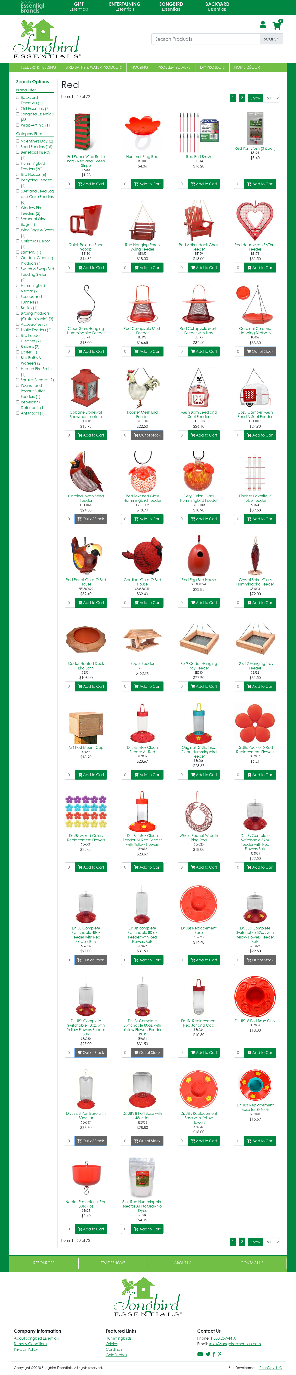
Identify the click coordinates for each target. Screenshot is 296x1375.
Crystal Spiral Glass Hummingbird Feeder (255, 581)
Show (255, 98)
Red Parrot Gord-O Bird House (86, 581)
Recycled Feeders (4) (36, 183)
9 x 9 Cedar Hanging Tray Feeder (198, 665)
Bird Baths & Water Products (94, 67)
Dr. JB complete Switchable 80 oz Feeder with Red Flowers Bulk (142, 935)
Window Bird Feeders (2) (32, 210)
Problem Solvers (174, 67)
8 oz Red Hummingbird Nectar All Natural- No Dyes (142, 1206)
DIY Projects (212, 67)
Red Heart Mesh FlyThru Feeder (255, 246)
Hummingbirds (118, 1338)
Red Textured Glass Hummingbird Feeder (142, 498)
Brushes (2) (30, 346)
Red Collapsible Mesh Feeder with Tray (199, 330)
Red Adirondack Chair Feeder (199, 246)
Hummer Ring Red (142, 156)
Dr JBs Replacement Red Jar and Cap (198, 1023)
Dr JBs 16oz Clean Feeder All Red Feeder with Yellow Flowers (142, 840)
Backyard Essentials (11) (33, 100)
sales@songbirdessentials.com (235, 1343)
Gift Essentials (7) (35, 108)
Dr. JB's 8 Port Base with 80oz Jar (86, 1115)
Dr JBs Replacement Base (198, 930)
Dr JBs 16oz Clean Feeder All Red (142, 749)
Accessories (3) (34, 324)
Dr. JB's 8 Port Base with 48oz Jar (142, 1115)
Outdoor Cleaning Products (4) (37, 260)
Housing (139, 67)
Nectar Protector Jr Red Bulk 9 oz (86, 1203)
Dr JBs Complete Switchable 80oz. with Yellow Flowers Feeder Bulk (142, 1028)
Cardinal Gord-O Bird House (142, 581)
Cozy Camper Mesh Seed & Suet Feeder (255, 414)
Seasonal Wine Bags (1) (33, 222)
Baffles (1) (29, 307)
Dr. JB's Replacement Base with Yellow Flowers (198, 1117)
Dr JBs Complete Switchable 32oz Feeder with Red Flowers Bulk (255, 842)
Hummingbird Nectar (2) (33, 288)
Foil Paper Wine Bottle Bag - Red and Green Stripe (86, 161)
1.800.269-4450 (223, 1338)
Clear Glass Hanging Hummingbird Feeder (86, 330)
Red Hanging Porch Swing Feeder (142, 246)
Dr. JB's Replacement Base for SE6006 (255, 1107)
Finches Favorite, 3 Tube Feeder (255, 498)
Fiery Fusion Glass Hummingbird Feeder (199, 498)
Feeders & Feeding (38, 67)
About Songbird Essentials (36, 1338)
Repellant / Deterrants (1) (33, 405)
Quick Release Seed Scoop (86, 246)
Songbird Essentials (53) (37, 117)
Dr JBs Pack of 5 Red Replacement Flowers (255, 749)
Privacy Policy (26, 1349)
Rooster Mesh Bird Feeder (142, 414)
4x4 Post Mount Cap (86, 747)
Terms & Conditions (30, 1343)
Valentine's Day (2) (37, 141)
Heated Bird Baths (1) (36, 371)
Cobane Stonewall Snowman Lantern (86, 414)
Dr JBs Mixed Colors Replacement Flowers (86, 837)
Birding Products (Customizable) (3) (37, 316)
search (271, 39)
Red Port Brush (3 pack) (255, 148)
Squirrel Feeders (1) (37, 380)
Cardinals (114, 1349)
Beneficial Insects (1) (36, 155)
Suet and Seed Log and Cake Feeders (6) (37, 196)
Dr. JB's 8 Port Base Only (255, 1021)
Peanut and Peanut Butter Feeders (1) (33, 391)
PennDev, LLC (270, 1368)
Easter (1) (29, 352)
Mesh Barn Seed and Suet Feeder (198, 414)
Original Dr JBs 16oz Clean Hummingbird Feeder (199, 752)
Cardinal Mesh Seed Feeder (86, 498)
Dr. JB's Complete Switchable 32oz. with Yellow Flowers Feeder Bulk (255, 935)
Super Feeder (142, 663)
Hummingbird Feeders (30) (33, 166)
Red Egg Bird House (199, 579)
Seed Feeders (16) (36, 146)
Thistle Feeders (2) (36, 330)
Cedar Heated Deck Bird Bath (86, 665)
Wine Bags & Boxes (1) (37, 233)
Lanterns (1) (31, 252)
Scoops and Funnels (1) (31, 299)
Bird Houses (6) (33, 174)
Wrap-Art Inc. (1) (35, 125)
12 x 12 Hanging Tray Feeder (255, 665)
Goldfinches (116, 1355)
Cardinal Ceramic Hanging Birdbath (255, 330)
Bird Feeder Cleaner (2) (31, 338)
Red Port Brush (198, 156)
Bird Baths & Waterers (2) (31, 360)
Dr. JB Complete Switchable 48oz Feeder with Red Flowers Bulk (86, 935)
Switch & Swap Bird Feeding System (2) (37, 274)
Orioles (111, 1343)
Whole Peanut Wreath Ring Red (198, 837)
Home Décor (247, 67)
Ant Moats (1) (33, 413)
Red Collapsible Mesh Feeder (142, 330)
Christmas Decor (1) (35, 244)
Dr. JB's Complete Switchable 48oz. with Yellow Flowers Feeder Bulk (86, 1028)
